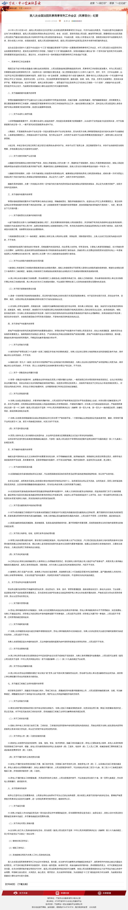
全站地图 (92, 907)
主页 (20, 8)
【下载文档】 (23, 884)
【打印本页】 (10, 884)
